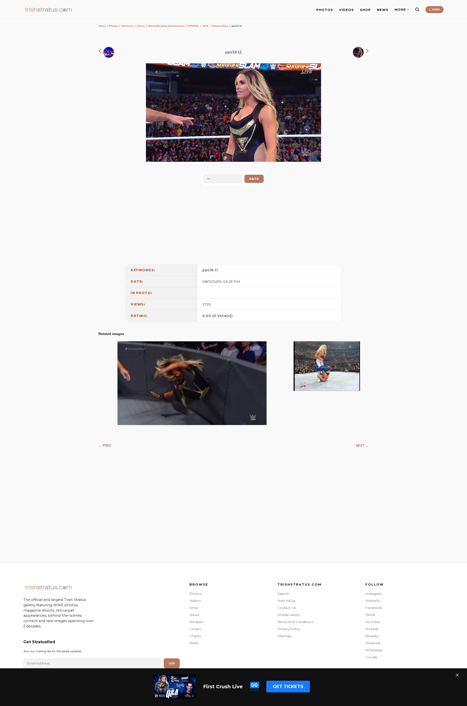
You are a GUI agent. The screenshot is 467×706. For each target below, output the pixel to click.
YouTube (372, 622)
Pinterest (372, 643)
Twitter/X (372, 601)
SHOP (365, 10)
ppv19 (208, 270)
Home (102, 26)
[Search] (417, 9)
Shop (193, 608)
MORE (400, 9)
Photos (113, 26)
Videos (195, 601)
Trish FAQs (286, 601)
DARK (435, 9)
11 (216, 270)
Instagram (373, 594)
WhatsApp (374, 650)
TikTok (370, 615)
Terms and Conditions (295, 622)
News (194, 615)
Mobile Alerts (288, 615)
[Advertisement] (233, 224)
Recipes (196, 622)
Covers (195, 629)
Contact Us (287, 608)
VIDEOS (346, 10)
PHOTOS (324, 10)
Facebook (373, 608)
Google (371, 657)
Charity (195, 636)
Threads (371, 629)
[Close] (457, 675)
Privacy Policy (289, 629)
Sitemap (284, 636)
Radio (194, 643)
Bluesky (371, 636)
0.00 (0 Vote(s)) (217, 316)
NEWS (382, 10)
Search (283, 594)
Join (172, 663)
